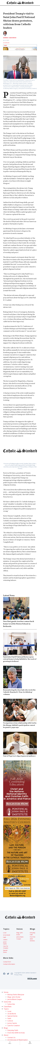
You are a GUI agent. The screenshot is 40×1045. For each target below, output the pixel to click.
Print (5, 45)
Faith (4, 937)
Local (4, 933)
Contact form (7, 962)
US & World (6, 42)
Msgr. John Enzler (19, 933)
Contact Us (11, 1037)
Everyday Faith (32, 933)
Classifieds (7, 1006)
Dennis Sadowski (9, 38)
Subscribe (11, 1004)
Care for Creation (5, 947)
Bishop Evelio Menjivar (15, 994)
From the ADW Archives (32, 939)
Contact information (9, 964)
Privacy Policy (18, 975)
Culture (5, 939)
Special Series (5, 951)
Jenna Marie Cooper (19, 938)
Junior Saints (5, 943)
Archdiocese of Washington (17, 1040)
